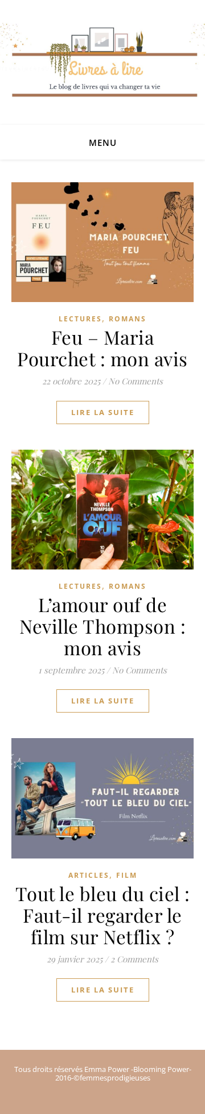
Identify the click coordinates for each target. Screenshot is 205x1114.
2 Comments (134, 959)
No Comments (135, 381)
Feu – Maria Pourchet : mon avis (102, 347)
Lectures (80, 319)
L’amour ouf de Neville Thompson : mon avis (102, 626)
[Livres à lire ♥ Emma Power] (102, 74)
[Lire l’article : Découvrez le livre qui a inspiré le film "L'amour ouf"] (102, 509)
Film (126, 875)
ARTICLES (88, 875)
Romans (127, 319)
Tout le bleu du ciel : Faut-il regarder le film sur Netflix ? (102, 915)
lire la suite (102, 412)
